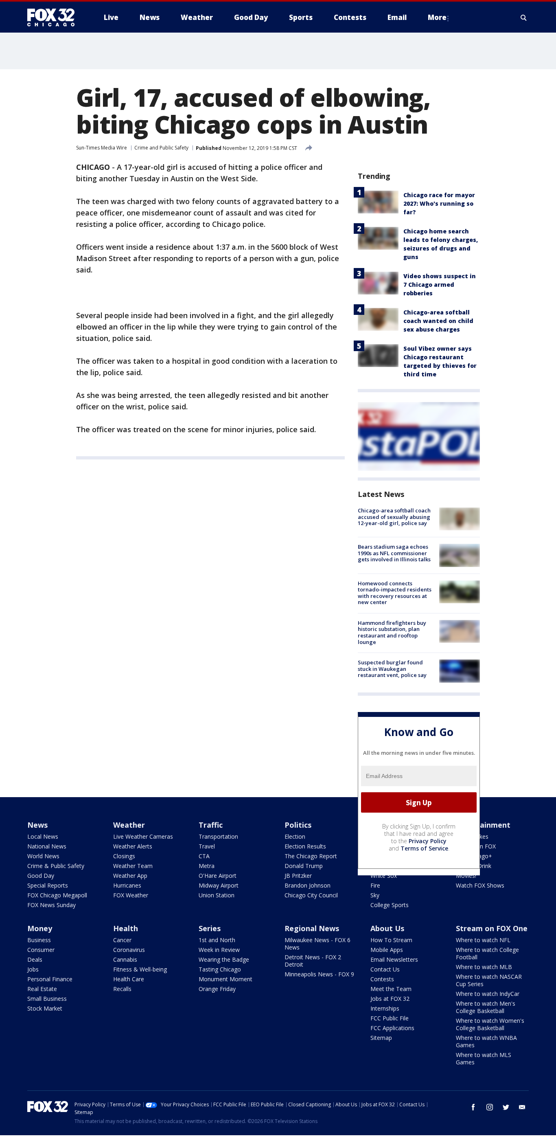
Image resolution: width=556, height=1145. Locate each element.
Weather (129, 825)
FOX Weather (130, 895)
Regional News (312, 928)
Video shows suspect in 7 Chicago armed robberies (439, 284)
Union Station (216, 895)
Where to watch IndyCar (487, 994)
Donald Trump (304, 866)
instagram (489, 1107)
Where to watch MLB (484, 967)
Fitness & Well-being (140, 969)
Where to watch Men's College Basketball (485, 1007)
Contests (382, 979)
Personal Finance (49, 979)
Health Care (128, 979)
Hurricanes (127, 885)
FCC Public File (389, 1018)
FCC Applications (392, 1028)
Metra (207, 866)
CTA (204, 856)
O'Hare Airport (217, 875)
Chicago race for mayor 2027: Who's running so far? (439, 203)
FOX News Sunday (51, 905)
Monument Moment (225, 979)
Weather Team (133, 866)
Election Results (305, 846)
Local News (42, 836)
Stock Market (44, 1008)
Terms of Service (424, 848)
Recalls (122, 989)
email (522, 1107)
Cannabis (125, 959)
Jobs (33, 969)
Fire (375, 885)
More (437, 17)
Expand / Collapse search (524, 17)
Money (39, 928)
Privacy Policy (428, 841)
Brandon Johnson (308, 885)
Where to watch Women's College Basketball (490, 1024)
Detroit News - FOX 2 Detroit (313, 960)
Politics (298, 825)
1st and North (217, 940)
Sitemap (381, 1038)
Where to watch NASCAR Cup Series (489, 980)
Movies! (466, 875)
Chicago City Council (311, 895)
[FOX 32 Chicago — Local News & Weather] (54, 17)
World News (43, 856)
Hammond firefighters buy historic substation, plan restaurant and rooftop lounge (392, 632)
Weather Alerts (132, 846)
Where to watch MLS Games (483, 1058)
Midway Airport (219, 885)
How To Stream (391, 940)
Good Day (40, 875)
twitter (505, 1107)
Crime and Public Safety (161, 147)
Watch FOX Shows (480, 885)
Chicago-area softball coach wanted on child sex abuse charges (438, 320)
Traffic (211, 825)
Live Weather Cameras (143, 836)
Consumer (41, 950)
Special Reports (47, 885)
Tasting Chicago (220, 969)
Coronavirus (129, 950)
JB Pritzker (298, 875)
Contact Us (385, 969)
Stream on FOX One (492, 928)
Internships (384, 1008)
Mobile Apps (386, 950)
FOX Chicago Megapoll (57, 895)
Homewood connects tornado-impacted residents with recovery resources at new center (394, 593)
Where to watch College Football (487, 953)
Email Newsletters (394, 959)
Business (39, 940)
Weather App (130, 875)
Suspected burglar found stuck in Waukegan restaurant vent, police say (392, 669)
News (37, 825)
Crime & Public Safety (55, 866)
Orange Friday (217, 989)
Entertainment (483, 825)
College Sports (389, 905)
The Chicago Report (311, 856)
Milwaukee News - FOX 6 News (317, 943)
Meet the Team (391, 989)
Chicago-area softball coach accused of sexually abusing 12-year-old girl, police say (394, 517)
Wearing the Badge (224, 959)
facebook (473, 1107)
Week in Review (219, 950)
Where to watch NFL (483, 940)
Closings (124, 856)
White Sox (383, 875)
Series (210, 928)
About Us (387, 928)
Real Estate (42, 989)
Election (295, 836)
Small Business (47, 998)
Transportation (218, 836)
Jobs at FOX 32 (389, 998)
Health (125, 928)
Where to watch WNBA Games (486, 1041)
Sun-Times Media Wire (101, 147)
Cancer (122, 940)
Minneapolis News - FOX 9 (319, 974)
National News (46, 846)
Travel (207, 846)
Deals (34, 959)
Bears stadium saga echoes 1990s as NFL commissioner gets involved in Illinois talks (394, 553)
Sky (374, 895)
